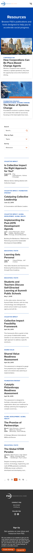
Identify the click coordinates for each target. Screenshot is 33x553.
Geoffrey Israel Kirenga (16, 234)
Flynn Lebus (23, 458)
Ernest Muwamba (20, 235)
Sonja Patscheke (14, 232)
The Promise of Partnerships (12, 424)
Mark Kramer (15, 455)
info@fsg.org (16, 507)
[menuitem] (15, 515)
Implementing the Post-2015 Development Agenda (14, 224)
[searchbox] (16, 130)
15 (19, 479)
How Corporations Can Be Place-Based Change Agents (16, 63)
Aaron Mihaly (21, 431)
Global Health (20, 216)
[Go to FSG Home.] (9, 4)
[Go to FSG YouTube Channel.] (15, 514)
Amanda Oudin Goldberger (18, 457)
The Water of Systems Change (15, 106)
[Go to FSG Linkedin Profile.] (18, 514)
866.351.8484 (16, 505)
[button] (31, 3)
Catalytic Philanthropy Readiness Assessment (11, 389)
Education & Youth (11, 251)
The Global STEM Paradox (14, 450)
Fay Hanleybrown (17, 175)
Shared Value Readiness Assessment (11, 356)
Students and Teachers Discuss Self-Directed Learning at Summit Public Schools (15, 287)
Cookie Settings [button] (8, 550)
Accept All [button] (21, 550)
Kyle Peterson (14, 428)
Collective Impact (11, 161)
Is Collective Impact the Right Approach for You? (15, 168)
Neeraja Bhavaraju (15, 430)
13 (12, 479)
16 (23, 479)
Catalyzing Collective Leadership (16, 198)
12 (8, 479)
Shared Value (9, 350)
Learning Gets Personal (12, 256)
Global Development (14, 215)
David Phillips (17, 260)
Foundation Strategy (12, 381)
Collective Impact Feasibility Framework (14, 323)
